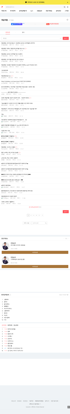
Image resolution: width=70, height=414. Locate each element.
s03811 (5, 132)
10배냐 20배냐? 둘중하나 (7, 202)
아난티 (5, 315)
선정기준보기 (10, 295)
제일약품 (7, 20)
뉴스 (32, 11)
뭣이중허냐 (3, 77)
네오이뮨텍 (7, 317)
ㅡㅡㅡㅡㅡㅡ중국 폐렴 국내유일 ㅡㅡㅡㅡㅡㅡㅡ (13, 92)
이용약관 (31, 401)
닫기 (67, 2)
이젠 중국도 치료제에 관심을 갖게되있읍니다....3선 (14, 119)
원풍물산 (6, 306)
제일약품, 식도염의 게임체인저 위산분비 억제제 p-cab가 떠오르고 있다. (19, 65)
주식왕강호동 (4, 45)
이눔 (2, 114)
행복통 (2, 154)
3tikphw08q (4, 72)
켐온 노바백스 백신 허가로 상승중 (9, 152)
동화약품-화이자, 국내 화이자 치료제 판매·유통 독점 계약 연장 (17, 191)
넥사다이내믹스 (8, 308)
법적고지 (47, 401)
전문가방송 (49, 11)
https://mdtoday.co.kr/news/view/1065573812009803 (16, 81)
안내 (36, 207)
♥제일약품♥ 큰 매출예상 (7, 136)
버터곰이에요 (4, 176)
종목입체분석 (23, 11)
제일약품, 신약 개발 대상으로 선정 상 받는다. (12, 59)
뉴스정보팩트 (4, 83)
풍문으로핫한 (4, 99)
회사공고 (19, 401)
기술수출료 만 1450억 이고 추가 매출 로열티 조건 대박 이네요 (17, 103)
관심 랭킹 (15, 325)
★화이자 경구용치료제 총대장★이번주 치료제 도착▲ (14, 163)
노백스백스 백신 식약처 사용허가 (9, 158)
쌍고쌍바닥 (5, 121)
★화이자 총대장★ (5, 185)
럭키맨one (5, 198)
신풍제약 (6, 299)
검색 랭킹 (4, 325)
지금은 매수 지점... (6, 130)
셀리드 (5, 301)
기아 (5, 320)
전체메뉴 (68, 7)
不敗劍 (5, 116)
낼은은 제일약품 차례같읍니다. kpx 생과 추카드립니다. (15, 125)
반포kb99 (3, 192)
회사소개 (14, 401)
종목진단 (58, 11)
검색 (64, 7)
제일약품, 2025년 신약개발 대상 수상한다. (12, 54)
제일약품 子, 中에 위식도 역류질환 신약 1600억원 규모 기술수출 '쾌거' (19, 109)
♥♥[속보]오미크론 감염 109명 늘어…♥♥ (12, 180)
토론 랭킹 (10, 325)
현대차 (5, 313)
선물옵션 (39, 11)
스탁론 (67, 11)
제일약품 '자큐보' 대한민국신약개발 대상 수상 (12, 48)
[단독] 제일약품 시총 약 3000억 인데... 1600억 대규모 (15, 98)
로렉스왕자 (3, 165)
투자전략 (12, 11)
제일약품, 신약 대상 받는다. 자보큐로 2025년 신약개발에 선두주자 (18, 43)
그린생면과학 (4, 70)
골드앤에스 (7, 304)
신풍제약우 (7, 310)
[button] (32, 38)
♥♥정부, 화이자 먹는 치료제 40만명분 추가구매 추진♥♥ (16, 174)
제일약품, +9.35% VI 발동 (8, 147)
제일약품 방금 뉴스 (6, 76)
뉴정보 (2, 94)
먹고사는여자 (4, 149)
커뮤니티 (3, 11)
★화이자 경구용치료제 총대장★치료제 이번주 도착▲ (14, 169)
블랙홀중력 (3, 138)
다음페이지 (42, 215)
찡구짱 (2, 203)
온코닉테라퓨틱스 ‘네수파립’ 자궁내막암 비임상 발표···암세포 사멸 (17, 87)
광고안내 (25, 401)
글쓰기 (65, 38)
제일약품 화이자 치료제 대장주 (9, 196)
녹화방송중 (35, 252)
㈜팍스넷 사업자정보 (34, 404)
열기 (68, 407)
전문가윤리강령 (54, 401)
